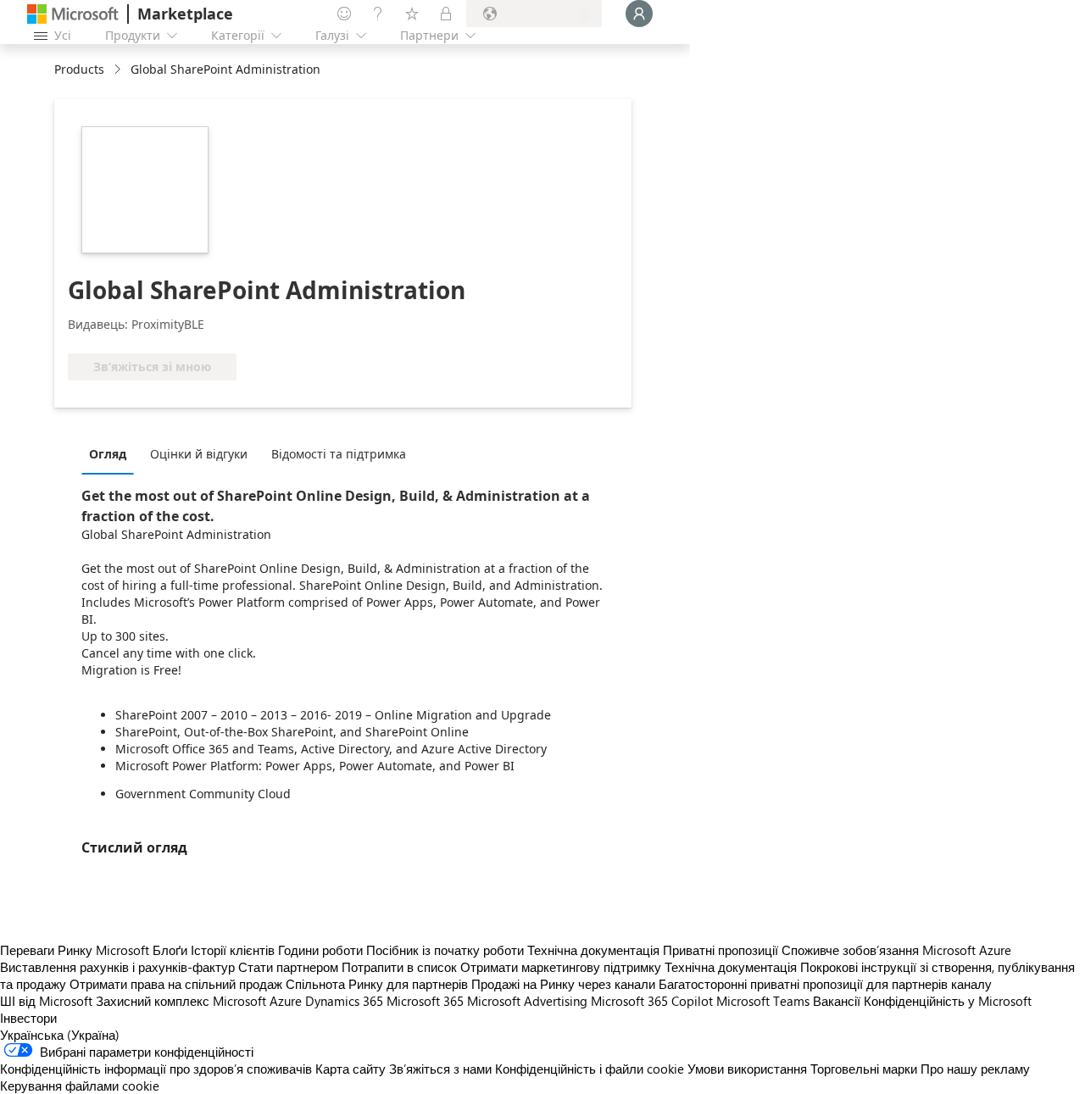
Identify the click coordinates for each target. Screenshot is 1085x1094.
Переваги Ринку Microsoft (74, 949)
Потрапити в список (399, 966)
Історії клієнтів (233, 949)
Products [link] (79, 69)
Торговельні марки (863, 1068)
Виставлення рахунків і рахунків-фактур (117, 966)
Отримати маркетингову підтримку (560, 966)
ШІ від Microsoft (46, 1000)
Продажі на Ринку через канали (563, 983)
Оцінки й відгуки (199, 454)
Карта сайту (350, 1068)
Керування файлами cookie (79, 1085)
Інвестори (28, 1017)
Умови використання (747, 1068)
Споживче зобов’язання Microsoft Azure (896, 949)
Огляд (107, 454)
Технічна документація (593, 949)
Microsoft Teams (763, 1000)
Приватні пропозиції (720, 949)
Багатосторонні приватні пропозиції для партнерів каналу (825, 983)
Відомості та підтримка (338, 454)
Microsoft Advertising (527, 1000)
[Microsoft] (73, 14)
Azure (286, 1000)
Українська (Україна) (60, 1034)
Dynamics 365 (344, 1000)
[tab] (111, 453)
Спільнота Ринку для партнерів (377, 983)
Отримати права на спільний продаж (176, 983)
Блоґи (170, 949)
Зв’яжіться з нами (440, 1068)
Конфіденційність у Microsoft (948, 1000)
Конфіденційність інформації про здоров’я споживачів (156, 1068)
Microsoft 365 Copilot (652, 1000)
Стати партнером (288, 966)
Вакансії (836, 1000)
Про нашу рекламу (975, 1068)
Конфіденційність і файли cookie (589, 1068)
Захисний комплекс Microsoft (181, 1000)
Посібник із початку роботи (445, 949)
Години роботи (320, 949)
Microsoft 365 (425, 1000)
